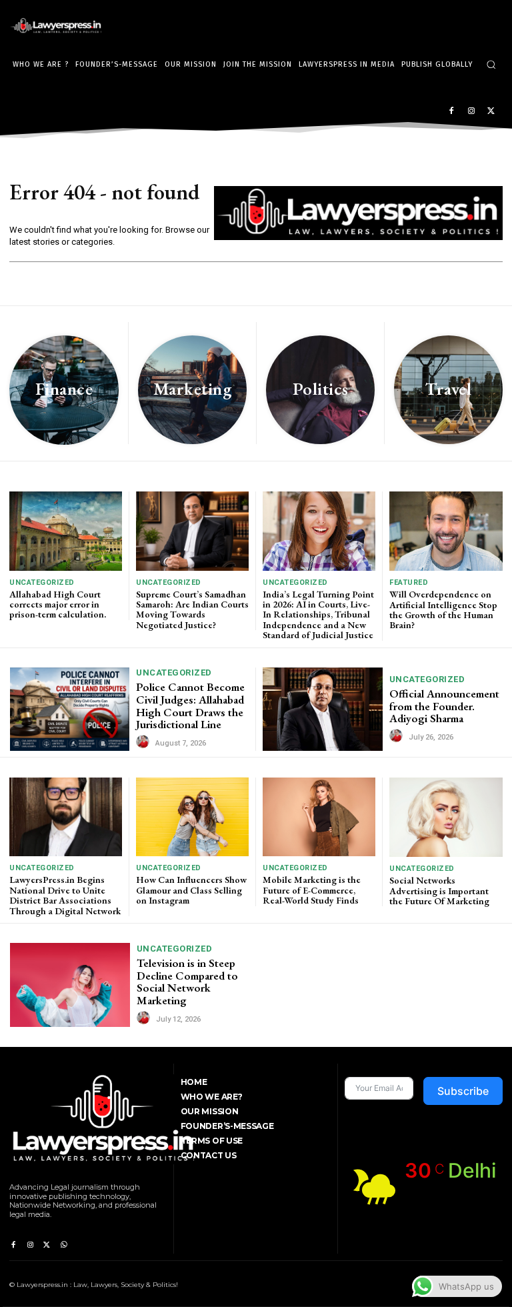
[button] (491, 64)
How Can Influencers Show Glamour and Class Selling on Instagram (191, 890)
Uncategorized (42, 582)
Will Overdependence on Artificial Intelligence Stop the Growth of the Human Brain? (443, 609)
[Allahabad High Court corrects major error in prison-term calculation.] (65, 530)
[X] (491, 111)
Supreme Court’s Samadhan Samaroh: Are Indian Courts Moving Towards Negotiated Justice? (192, 609)
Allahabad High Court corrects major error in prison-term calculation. (57, 604)
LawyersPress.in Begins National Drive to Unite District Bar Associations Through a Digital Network (65, 895)
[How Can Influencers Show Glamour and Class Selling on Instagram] (192, 817)
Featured (408, 582)
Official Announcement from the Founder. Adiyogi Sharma (444, 706)
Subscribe (463, 1091)
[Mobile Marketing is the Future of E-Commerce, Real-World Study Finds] (319, 817)
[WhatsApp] (64, 1245)
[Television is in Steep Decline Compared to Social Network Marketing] (70, 985)
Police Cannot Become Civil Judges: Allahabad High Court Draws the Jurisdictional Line (190, 706)
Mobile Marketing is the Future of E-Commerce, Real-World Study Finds (312, 890)
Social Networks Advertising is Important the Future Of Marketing (439, 890)
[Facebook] (451, 111)
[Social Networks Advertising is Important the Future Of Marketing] (446, 817)
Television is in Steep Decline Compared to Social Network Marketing (187, 982)
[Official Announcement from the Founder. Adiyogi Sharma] (323, 710)
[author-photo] (144, 742)
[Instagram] (471, 111)
